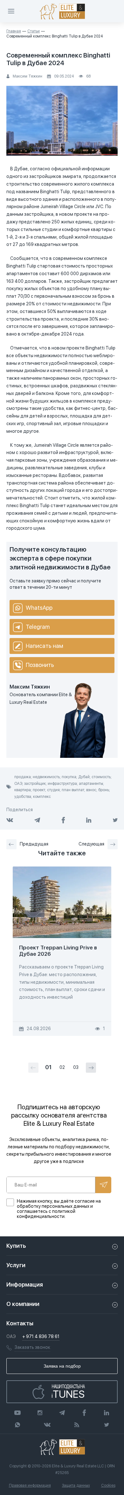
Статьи (33, 31)
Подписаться (103, 1185)
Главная (13, 31)
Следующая (91, 843)
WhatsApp (39, 607)
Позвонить (40, 665)
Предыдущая (34, 843)
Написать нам (44, 645)
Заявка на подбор (62, 1366)
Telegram (38, 626)
